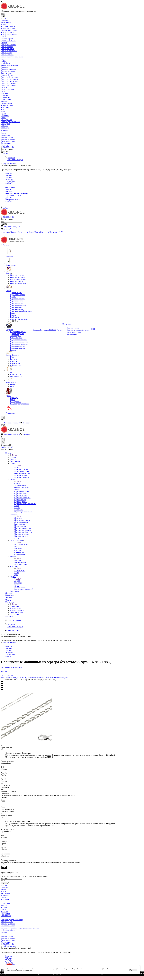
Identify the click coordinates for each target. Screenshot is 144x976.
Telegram (8, 175)
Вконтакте (9, 173)
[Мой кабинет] (2, 421)
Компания (5, 899)
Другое (17, 581)
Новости (4, 905)
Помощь (4, 932)
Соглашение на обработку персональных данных (20, 928)
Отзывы (4, 910)
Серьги (17, 483)
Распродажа (63, 677)
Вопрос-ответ (6, 942)
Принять (133, 970)
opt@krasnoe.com (9, 163)
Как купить (14, 606)
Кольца (17, 467)
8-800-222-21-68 (7, 147)
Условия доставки (8, 924)
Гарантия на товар (8, 926)
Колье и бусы (19, 571)
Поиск (3, 897)
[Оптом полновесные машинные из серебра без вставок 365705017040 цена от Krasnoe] (26, 743)
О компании (5, 903)
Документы (5, 914)
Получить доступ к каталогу (12, 920)
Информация (6, 916)
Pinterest (8, 184)
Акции (3, 889)
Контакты (4, 912)
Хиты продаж (13, 677)
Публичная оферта (8, 930)
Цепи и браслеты (21, 544)
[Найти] (3, 15)
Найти (4, 883)
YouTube (8, 177)
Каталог (13, 457)
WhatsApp (9, 179)
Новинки (4, 677)
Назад (14, 455)
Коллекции (5, 895)
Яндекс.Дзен (10, 181)
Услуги (3, 891)
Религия (17, 560)
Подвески (18, 518)
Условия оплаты (7, 922)
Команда (4, 908)
